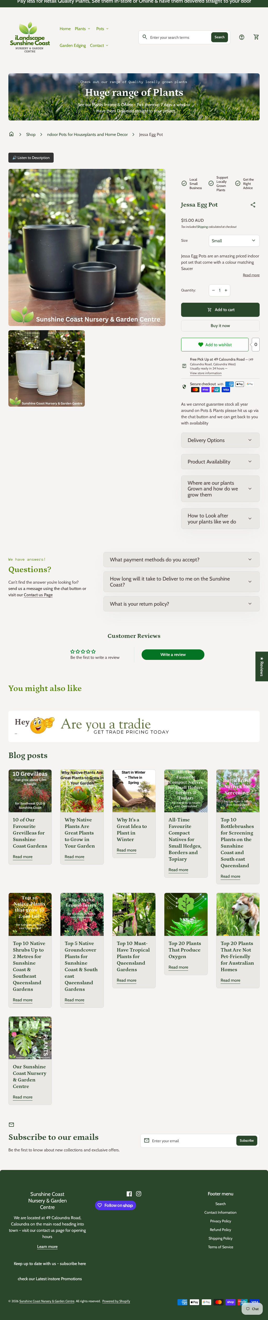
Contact (99, 45)
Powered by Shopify (116, 1301)
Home (65, 28)
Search (220, 37)
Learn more (47, 1246)
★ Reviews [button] (261, 666)
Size (184, 240)
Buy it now (220, 325)
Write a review (173, 654)
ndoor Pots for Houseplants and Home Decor (87, 134)
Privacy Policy (220, 1221)
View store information (206, 373)
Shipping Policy (220, 1238)
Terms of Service (220, 1247)
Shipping (202, 227)
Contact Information (220, 1212)
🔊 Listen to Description (31, 157)
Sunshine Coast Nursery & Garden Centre (47, 1200)
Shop (31, 134)
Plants (83, 28)
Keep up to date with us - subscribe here (50, 1263)
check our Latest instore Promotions (50, 1278)
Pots (102, 28)
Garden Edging (73, 45)
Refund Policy (220, 1229)
